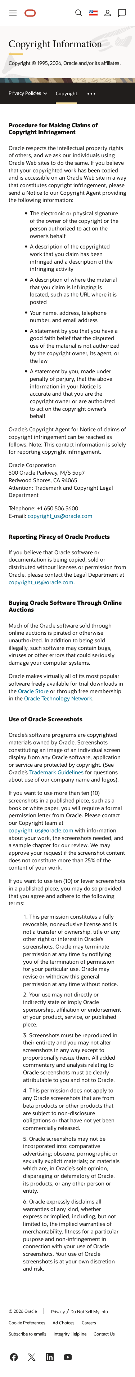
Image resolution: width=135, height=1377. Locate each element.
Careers (89, 1322)
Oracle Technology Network (58, 698)
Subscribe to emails (27, 1334)
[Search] (79, 13)
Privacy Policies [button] (25, 93)
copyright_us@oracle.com (60, 515)
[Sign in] (107, 13)
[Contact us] (122, 13)
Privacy (58, 1311)
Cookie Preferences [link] (27, 1322)
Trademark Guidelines (56, 772)
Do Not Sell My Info (89, 1311)
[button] (13, 13)
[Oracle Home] (30, 13)
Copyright (66, 93)
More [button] (95, 93)
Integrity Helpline (70, 1334)
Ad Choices (64, 1322)
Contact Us (104, 1334)
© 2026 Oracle (23, 1311)
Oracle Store (33, 691)
